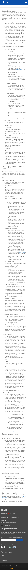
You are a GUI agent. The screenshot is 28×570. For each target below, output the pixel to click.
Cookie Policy (4, 560)
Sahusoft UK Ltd (15, 517)
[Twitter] (4, 547)
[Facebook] (2, 547)
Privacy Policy (4, 563)
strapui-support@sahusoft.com (9, 522)
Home (2, 6)
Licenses (3, 558)
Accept (11, 568)
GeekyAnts (12, 514)
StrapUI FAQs (22, 252)
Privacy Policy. (11, 431)
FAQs (3, 555)
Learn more (16, 568)
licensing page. (19, 69)
